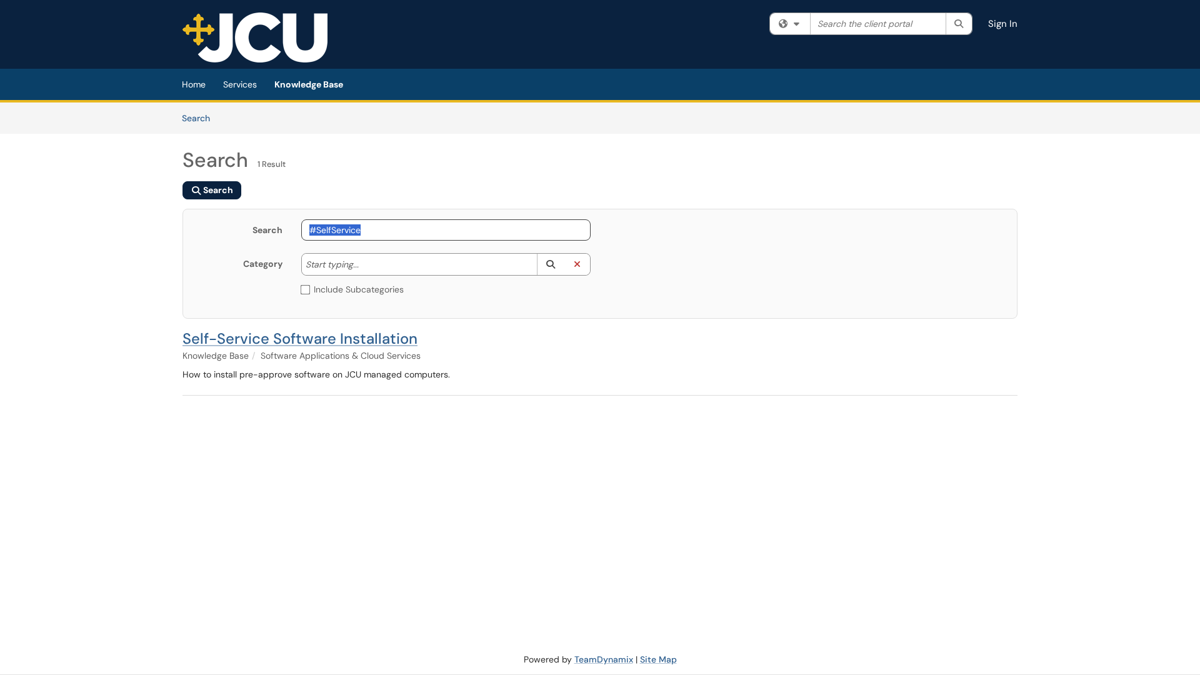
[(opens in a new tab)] (255, 37)
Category (262, 263)
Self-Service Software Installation (300, 338)
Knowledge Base (308, 84)
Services (240, 84)
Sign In (1003, 24)
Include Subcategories (359, 289)
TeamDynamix (603, 659)
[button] (550, 264)
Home (194, 84)
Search (200, 118)
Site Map (658, 659)
